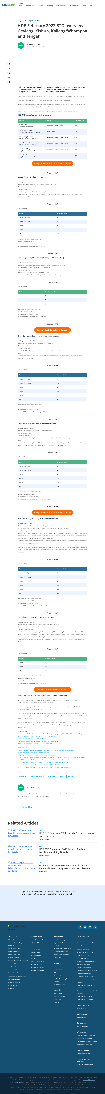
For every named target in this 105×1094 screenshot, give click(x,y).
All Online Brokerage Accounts (62, 940)
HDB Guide (22, 776)
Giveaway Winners (59, 976)
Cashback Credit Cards (14, 948)
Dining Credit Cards (13, 964)
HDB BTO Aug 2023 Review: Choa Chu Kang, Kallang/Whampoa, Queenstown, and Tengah (64, 867)
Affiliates (56, 1002)
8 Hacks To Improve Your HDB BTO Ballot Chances (32, 739)
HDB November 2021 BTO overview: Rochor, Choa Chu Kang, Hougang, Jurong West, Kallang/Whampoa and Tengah (50, 734)
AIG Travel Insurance (83, 949)
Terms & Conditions (59, 996)
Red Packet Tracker (59, 984)
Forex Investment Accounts (61, 954)
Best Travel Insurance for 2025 (85, 943)
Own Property (29, 20)
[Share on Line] (9, 82)
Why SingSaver (58, 993)
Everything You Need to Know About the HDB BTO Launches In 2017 (37, 755)
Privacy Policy (57, 999)
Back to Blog (26, 807)
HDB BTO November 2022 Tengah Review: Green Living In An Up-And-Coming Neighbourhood (44, 760)
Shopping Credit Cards (14, 973)
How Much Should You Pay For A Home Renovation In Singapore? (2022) (38, 741)
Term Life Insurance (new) (84, 1038)
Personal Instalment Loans (38, 940)
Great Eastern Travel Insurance (86, 961)
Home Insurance (81, 1008)
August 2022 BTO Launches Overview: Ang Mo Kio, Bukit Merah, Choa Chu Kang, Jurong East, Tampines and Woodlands (51, 757)
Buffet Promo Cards (13, 985)
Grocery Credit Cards (14, 970)
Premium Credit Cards (14, 982)
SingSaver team (33, 44)
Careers (56, 1006)
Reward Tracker (58, 970)
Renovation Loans (36, 955)
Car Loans (33, 958)
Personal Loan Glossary (37, 967)
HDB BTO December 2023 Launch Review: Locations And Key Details (62, 851)
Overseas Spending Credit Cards (17, 976)
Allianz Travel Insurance (83, 946)
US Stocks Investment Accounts (63, 948)
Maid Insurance (81, 1017)
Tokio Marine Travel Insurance (85, 977)
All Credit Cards (12, 940)
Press (55, 1009)
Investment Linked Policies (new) (86, 1035)
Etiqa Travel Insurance (83, 955)
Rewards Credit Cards (14, 954)
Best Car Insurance (82, 1026)
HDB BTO (70, 776)
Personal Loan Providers (38, 970)
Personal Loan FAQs (36, 964)
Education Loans (35, 952)
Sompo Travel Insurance (84, 973)
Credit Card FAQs (12, 988)
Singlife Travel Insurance (84, 967)
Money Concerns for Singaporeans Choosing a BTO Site (33, 752)
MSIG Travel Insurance (83, 964)
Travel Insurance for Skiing (84, 996)
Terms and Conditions (89, 1080)
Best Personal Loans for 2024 (39, 961)
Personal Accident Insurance (85, 1064)
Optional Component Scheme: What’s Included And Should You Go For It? (38, 765)
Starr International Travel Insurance (87, 970)
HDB (39, 20)
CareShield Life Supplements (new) (87, 1041)
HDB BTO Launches (36, 776)
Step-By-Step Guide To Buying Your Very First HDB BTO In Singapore (37, 736)
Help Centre (57, 973)
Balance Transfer (36, 949)
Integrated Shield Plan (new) (85, 1044)
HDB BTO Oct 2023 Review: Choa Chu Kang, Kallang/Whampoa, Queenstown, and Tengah (43, 762)
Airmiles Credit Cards (14, 951)
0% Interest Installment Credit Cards (18, 961)
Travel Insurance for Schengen (85, 999)
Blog (84, 6)
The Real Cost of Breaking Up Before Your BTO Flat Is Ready (35, 743)
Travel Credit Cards (13, 957)
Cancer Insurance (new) (83, 1053)
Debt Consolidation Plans (38, 943)
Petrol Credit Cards (13, 967)
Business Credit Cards (14, 979)
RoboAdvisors (58, 957)
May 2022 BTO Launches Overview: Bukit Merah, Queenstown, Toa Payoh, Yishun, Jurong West (44, 767)
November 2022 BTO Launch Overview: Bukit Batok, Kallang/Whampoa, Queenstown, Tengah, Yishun (46, 750)
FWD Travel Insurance (83, 958)
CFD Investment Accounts (61, 951)
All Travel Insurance (82, 940)
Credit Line (34, 946)
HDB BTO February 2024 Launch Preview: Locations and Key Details (67, 834)
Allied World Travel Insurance (85, 952)
